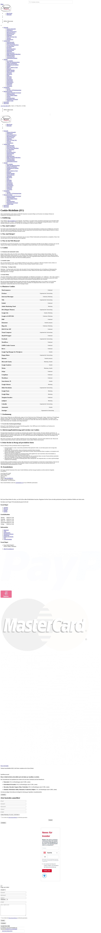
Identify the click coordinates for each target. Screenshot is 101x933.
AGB (5, 531)
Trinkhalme (9, 72)
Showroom (6, 103)
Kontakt (5, 510)
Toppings (9, 38)
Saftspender (9, 51)
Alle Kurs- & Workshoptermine (14, 90)
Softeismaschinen (11, 43)
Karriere (5, 511)
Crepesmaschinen (11, 56)
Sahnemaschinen (10, 52)
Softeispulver (10, 30)
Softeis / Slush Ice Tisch (12, 67)
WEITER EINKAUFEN (7, 931)
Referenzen (6, 102)
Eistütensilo (9, 84)
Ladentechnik (7, 40)
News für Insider (4, 765)
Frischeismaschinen (11, 48)
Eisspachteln (9, 83)
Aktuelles (6, 507)
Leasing (5, 22)
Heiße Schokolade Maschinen (13, 54)
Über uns (6, 509)
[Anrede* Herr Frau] (3, 889)
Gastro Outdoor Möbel (12, 95)
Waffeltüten (9, 35)
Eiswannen (9, 78)
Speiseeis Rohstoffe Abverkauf (14, 92)
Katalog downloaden (8, 536)
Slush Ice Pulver (10, 34)
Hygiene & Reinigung (12, 63)
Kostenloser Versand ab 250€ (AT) (12, 19)
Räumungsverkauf (8, 91)
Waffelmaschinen (11, 55)
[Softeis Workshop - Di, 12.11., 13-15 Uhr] (10, 814)
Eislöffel (8, 66)
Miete (10, 22)
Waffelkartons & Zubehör (12, 64)
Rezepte (8, 88)
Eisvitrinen (9, 47)
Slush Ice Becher (10, 71)
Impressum (6, 530)
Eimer (8, 75)
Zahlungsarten (7, 532)
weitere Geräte (10, 100)
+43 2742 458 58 (5, 106)
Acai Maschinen (10, 46)
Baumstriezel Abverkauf (12, 99)
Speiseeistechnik (10, 42)
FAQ (5, 538)
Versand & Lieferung (8, 534)
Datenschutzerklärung (12, 817)
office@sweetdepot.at (9, 549)
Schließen (3, 794)
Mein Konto (9, 13)
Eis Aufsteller (10, 60)
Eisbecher (9, 68)
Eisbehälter (9, 76)
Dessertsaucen (10, 39)
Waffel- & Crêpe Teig (12, 36)
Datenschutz (6, 535)
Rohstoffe (6, 27)
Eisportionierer (10, 82)
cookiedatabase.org (19, 482)
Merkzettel (9, 14)
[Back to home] (6, 10)
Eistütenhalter (10, 80)
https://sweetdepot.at (12, 220)
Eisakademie (6, 87)
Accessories (9, 86)
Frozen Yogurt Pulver (11, 31)
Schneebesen (10, 79)
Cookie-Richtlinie (8, 539)
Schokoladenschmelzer (12, 58)
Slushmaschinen (10, 50)
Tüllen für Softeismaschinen (13, 62)
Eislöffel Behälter (11, 70)
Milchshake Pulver (11, 32)
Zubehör (6, 59)
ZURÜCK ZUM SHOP (11, 929)
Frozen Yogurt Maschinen (13, 44)
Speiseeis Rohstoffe (11, 29)
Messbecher (9, 74)
